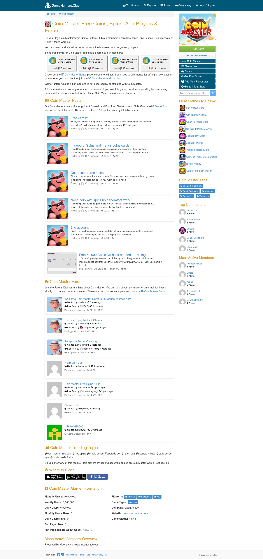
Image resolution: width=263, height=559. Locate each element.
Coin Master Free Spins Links (82, 384)
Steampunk (71, 405)
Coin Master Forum (155, 291)
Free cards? (79, 117)
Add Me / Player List (196, 81)
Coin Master (193, 61)
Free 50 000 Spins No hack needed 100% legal (113, 254)
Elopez (190, 272)
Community (184, 5)
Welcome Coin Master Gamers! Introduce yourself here (98, 299)
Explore (151, 5)
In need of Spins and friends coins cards (100, 145)
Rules (107, 554)
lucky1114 (192, 210)
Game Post (161, 106)
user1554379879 (195, 300)
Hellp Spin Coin (74, 362)
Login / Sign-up (207, 5)
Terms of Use (84, 554)
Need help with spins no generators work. (101, 199)
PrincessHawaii (194, 263)
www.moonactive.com (135, 513)
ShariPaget (192, 246)
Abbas (190, 281)
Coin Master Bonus (75, 74)
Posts (166, 5)
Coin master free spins (87, 172)
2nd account (80, 227)
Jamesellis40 (193, 219)
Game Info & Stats (194, 86)
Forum (188, 71)
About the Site (72, 554)
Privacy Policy (97, 554)
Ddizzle (190, 228)
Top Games (132, 5)
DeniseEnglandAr (195, 237)
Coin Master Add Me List (105, 78)
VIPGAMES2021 (75, 426)
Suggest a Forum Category (81, 341)
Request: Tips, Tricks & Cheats (83, 320)
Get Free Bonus (193, 76)
